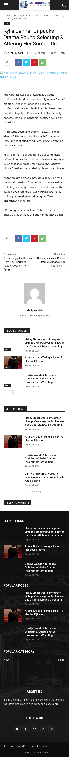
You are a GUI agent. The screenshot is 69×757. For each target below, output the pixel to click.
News (15, 15)
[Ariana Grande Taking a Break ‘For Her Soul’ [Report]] (13, 362)
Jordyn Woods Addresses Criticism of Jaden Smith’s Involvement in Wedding (40, 379)
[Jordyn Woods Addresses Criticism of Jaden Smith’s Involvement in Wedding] (13, 380)
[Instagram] (43, 728)
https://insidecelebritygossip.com (34, 315)
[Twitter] (26, 62)
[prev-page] (6, 392)
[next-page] (11, 392)
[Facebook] (18, 62)
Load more (33, 491)
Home (7, 15)
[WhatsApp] (42, 62)
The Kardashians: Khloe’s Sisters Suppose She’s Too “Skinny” (51, 262)
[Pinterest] (34, 62)
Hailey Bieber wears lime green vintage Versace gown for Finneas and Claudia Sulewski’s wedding (44, 343)
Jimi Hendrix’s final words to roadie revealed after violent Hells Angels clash (44, 477)
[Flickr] (34, 728)
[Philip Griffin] (6, 53)
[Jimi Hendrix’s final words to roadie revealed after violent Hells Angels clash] (13, 478)
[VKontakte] (51, 728)
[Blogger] (17, 728)
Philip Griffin (17, 53)
